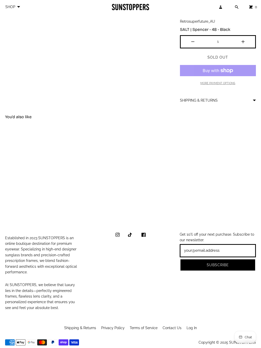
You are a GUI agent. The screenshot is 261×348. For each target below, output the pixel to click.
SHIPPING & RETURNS (199, 100)
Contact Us (172, 328)
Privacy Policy (113, 328)
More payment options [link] (217, 83)
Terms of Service (144, 328)
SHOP (10, 7)
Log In (192, 328)
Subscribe (218, 265)
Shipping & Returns (80, 328)
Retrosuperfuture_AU (197, 21)
